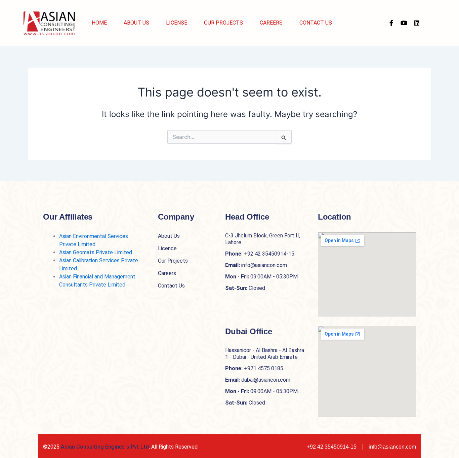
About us (136, 23)
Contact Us (315, 23)
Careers (271, 23)
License (176, 23)
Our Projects (223, 23)
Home (99, 23)
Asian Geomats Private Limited (95, 252)
